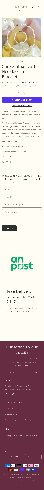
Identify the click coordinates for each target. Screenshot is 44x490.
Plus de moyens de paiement (22, 105)
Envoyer (9, 228)
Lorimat (12, 474)
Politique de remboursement (25, 477)
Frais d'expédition (16, 86)
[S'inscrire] (36, 372)
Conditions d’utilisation (33, 481)
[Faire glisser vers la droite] (27, 61)
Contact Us (9, 409)
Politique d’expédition (23, 484)
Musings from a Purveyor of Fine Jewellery (21, 436)
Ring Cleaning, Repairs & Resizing (18, 420)
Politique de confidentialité (14, 481)
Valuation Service (12, 414)
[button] (5, 7)
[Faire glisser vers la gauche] (16, 61)
